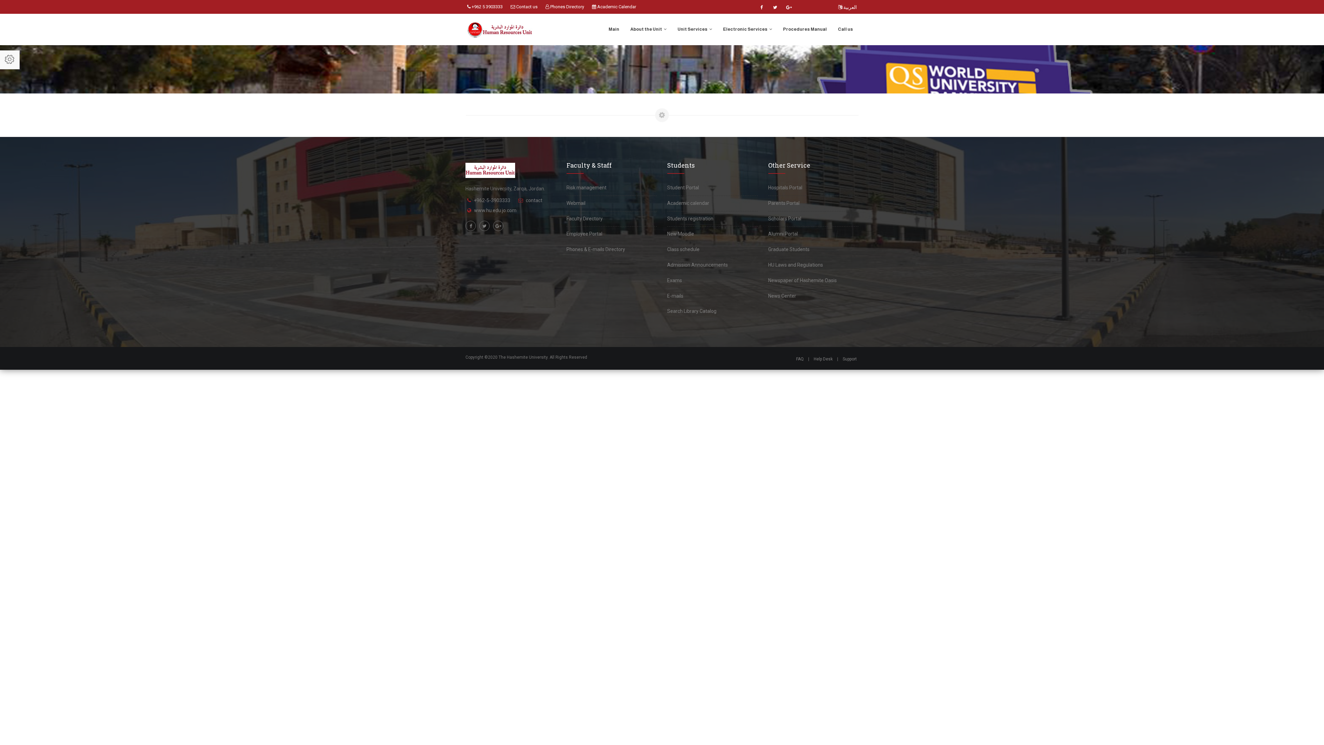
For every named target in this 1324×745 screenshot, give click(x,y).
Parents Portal (784, 203)
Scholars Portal (784, 218)
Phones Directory (566, 6)
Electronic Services (745, 29)
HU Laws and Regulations (795, 265)
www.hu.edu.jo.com (495, 210)
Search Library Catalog (691, 311)
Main (614, 29)
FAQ (800, 359)
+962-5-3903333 (492, 200)
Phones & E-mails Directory (595, 249)
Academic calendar (688, 203)
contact (534, 200)
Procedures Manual (805, 29)
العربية (849, 7)
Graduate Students (789, 249)
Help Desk (823, 359)
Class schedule (683, 249)
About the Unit (646, 29)
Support (850, 359)
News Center (782, 296)
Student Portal (683, 187)
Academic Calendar (616, 6)
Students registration (690, 218)
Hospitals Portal (785, 187)
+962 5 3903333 (487, 6)
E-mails (675, 296)
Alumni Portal (783, 234)
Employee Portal (584, 234)
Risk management (586, 187)
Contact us (526, 6)
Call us (845, 29)
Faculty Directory (584, 218)
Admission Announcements (697, 265)
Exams (674, 280)
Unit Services (693, 29)
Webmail (575, 203)
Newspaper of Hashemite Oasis (802, 280)
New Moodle (680, 234)
